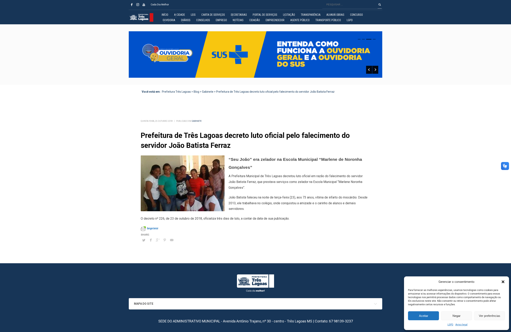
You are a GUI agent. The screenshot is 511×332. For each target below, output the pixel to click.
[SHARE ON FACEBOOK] (151, 240)
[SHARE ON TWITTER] (144, 240)
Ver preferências (489, 315)
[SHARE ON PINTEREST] (165, 240)
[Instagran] (138, 5)
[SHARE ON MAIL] (172, 240)
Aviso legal (461, 324)
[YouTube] (144, 5)
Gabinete (197, 121)
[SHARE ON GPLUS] (158, 240)
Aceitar (423, 315)
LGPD (450, 324)
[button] (503, 282)
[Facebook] (132, 5)
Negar (456, 315)
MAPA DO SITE (143, 303)
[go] (380, 5)
